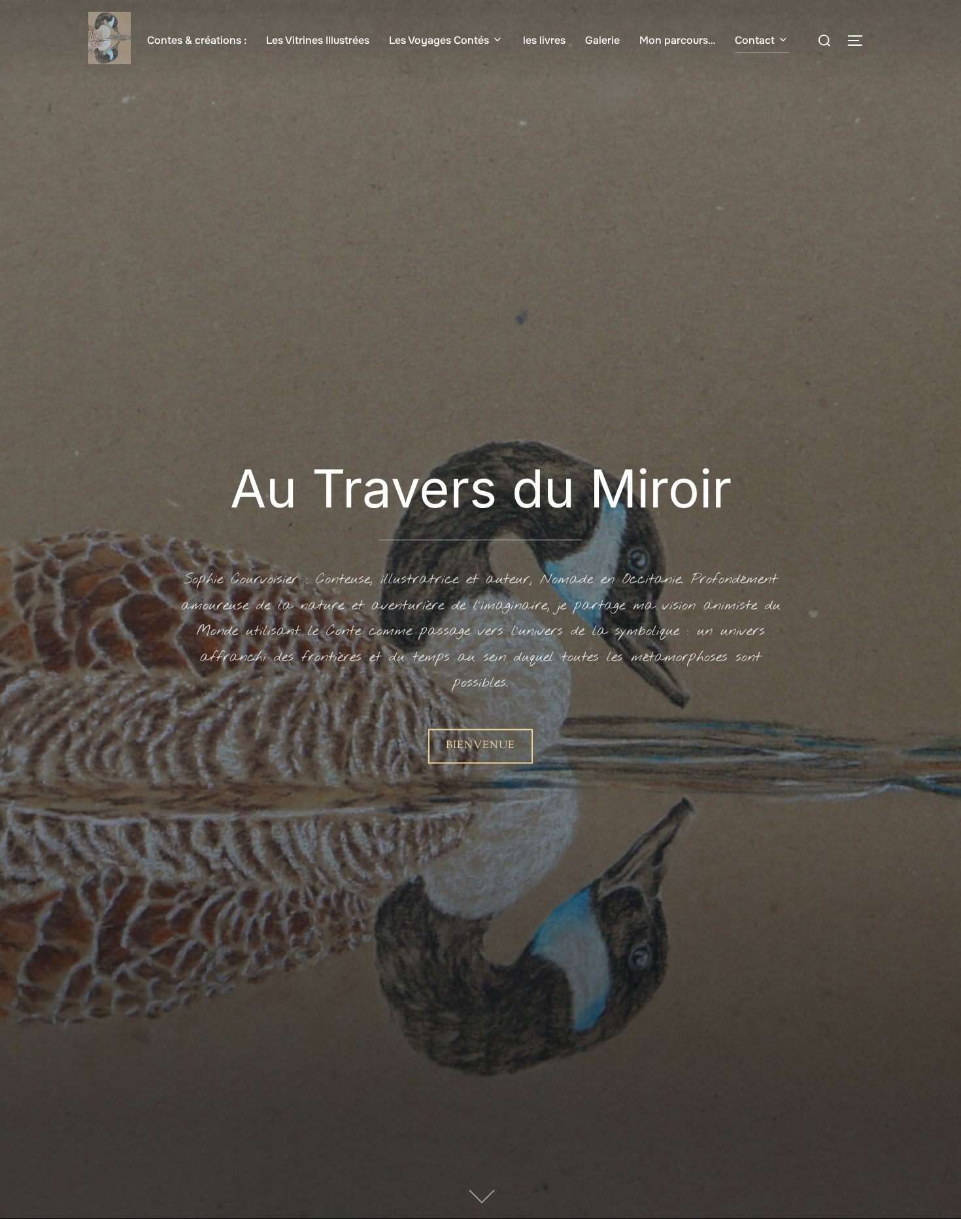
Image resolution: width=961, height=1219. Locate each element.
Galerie (602, 40)
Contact (755, 40)
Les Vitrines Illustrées (317, 40)
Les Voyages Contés (439, 40)
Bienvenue (480, 745)
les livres (544, 40)
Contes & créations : (196, 40)
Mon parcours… (677, 40)
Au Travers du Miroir (481, 488)
